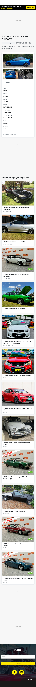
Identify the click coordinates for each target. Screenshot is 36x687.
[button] (10, 74)
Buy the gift (30, 7)
